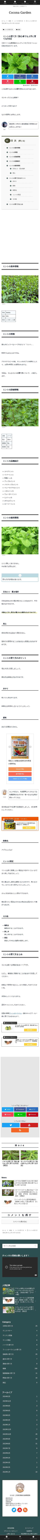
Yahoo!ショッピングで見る (20, 778)
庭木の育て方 (20, 1359)
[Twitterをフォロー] (11, 1125)
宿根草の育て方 (20, 1354)
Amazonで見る (20, 769)
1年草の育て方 (20, 1326)
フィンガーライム (15, 1013)
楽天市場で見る (20, 774)
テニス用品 (20, 1340)
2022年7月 (20, 1448)
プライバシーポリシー (11, 1531)
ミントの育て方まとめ (16, 204)
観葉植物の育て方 (20, 1373)
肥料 (14, 185)
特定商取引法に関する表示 (29, 1534)
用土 (14, 173)
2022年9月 (20, 1439)
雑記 (20, 1382)
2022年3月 (20, 1462)
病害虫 (15, 190)
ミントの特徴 (13, 152)
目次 (14, 140)
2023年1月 (20, 1425)
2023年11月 (20, 1401)
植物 (19, 29)
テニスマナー (20, 1330)
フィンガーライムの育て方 (20, 1349)
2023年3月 (20, 1420)
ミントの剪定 (17, 194)
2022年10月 (20, 1434)
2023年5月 (20, 1415)
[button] (35, 1246)
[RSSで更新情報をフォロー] (20, 1130)
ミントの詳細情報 (14, 156)
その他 (15, 199)
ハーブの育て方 (9, 29)
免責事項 (29, 1531)
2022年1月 (20, 1472)
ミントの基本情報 (14, 148)
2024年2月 (20, 1396)
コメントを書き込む (20, 1221)
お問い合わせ (11, 1534)
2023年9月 (20, 1406)
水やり (15, 181)
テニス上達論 (20, 1335)
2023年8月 (20, 1410)
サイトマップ (29, 1528)
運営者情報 (10, 1528)
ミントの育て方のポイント (17, 178)
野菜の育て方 (20, 1378)
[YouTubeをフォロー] (29, 1125)
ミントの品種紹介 (14, 161)
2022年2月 (20, 1467)
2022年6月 (20, 1453)
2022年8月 (20, 1443)
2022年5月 (20, 1458)
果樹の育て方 (20, 1364)
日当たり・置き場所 (19, 168)
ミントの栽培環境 (14, 165)
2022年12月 (20, 1429)
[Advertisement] (20, 234)
